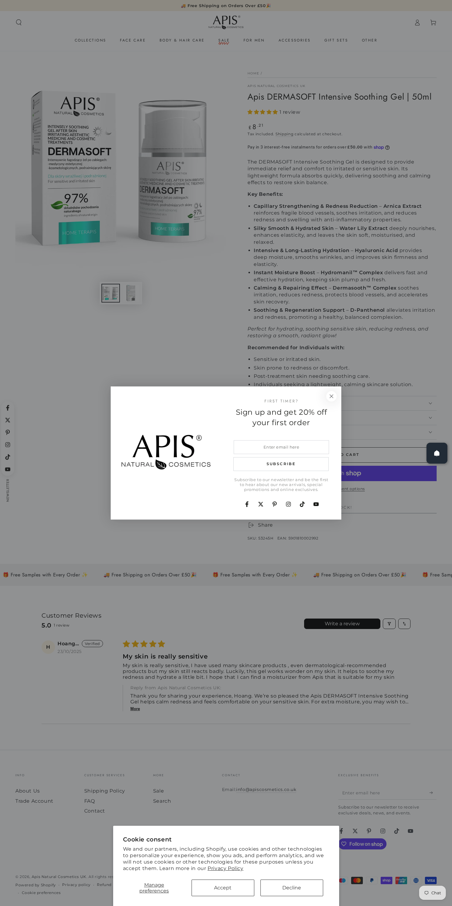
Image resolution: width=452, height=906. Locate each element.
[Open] (436, 453)
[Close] (331, 396)
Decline (291, 888)
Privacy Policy (225, 868)
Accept (223, 888)
